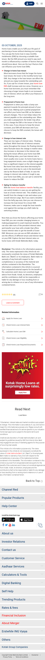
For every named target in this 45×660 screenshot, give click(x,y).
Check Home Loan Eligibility (16, 338)
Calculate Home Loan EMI (15, 332)
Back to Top (33, 480)
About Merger (10, 623)
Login (31, 3)
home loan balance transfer (22, 187)
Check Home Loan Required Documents (21, 345)
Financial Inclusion (14, 615)
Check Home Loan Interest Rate (18, 325)
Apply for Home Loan (14, 318)
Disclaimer (35, 655)
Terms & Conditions (22, 657)
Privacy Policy (7, 657)
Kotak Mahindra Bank (14, 453)
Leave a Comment (13, 303)
